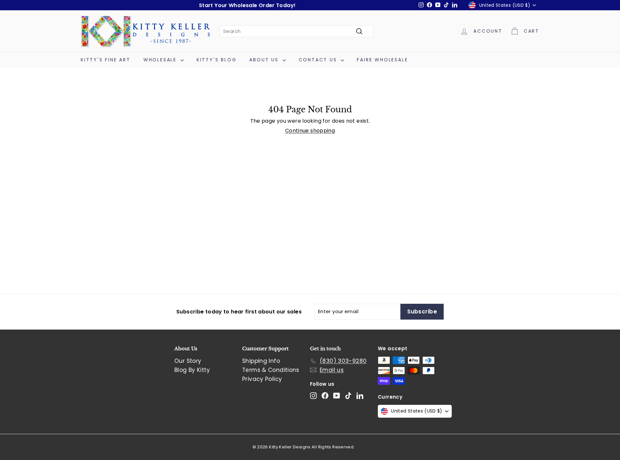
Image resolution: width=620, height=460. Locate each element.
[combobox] (296, 31)
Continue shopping (310, 130)
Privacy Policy (262, 379)
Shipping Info (261, 361)
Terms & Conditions (270, 370)
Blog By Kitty (192, 370)
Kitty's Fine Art (105, 59)
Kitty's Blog (217, 59)
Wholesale (161, 59)
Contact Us (319, 59)
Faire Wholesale (382, 59)
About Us (265, 59)
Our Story (187, 361)
